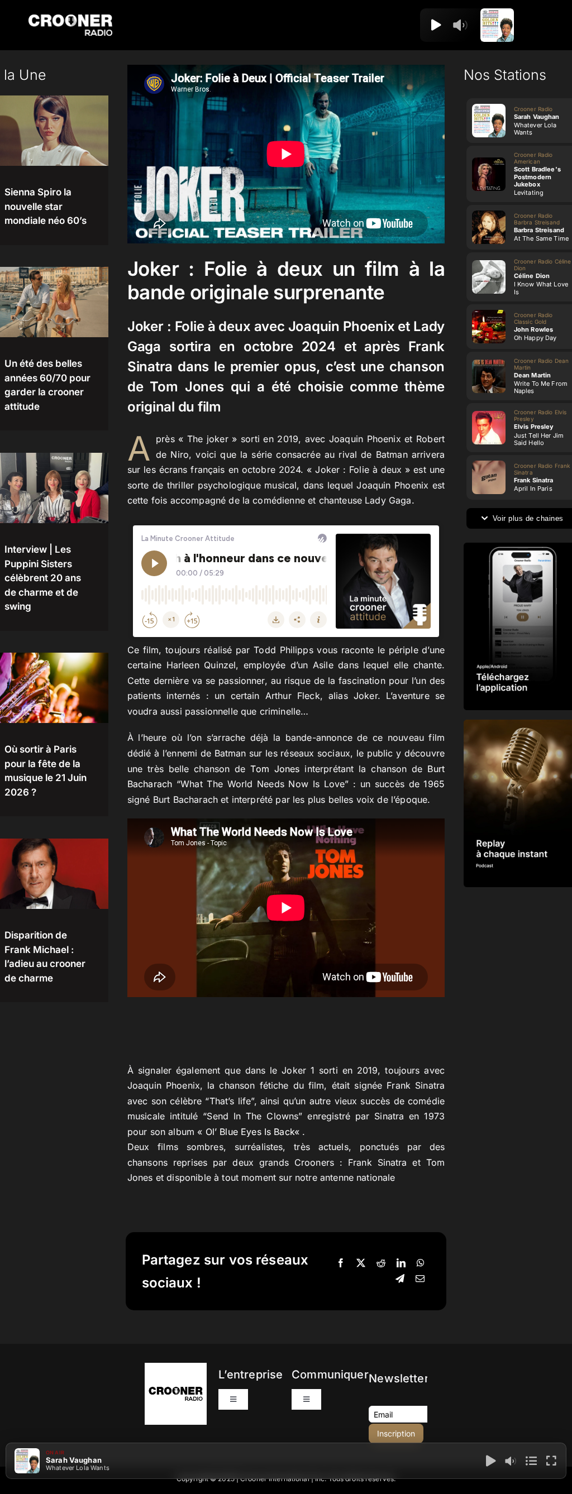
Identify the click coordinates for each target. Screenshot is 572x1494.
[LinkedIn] (401, 1263)
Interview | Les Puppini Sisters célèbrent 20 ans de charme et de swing (42, 578)
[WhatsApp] (420, 1263)
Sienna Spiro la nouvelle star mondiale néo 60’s (45, 206)
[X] (361, 1263)
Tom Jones (274, 768)
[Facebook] (341, 1263)
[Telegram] (400, 1279)
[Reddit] (381, 1263)
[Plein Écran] (551, 1461)
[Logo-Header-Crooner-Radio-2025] (70, 18)
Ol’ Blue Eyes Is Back (250, 1131)
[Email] (420, 1279)
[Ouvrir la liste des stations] (475, 25)
